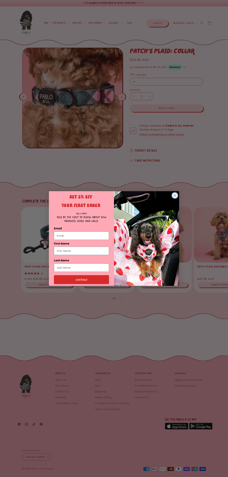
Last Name (61, 260)
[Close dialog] (175, 195)
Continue (81, 279)
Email (58, 228)
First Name (61, 243)
